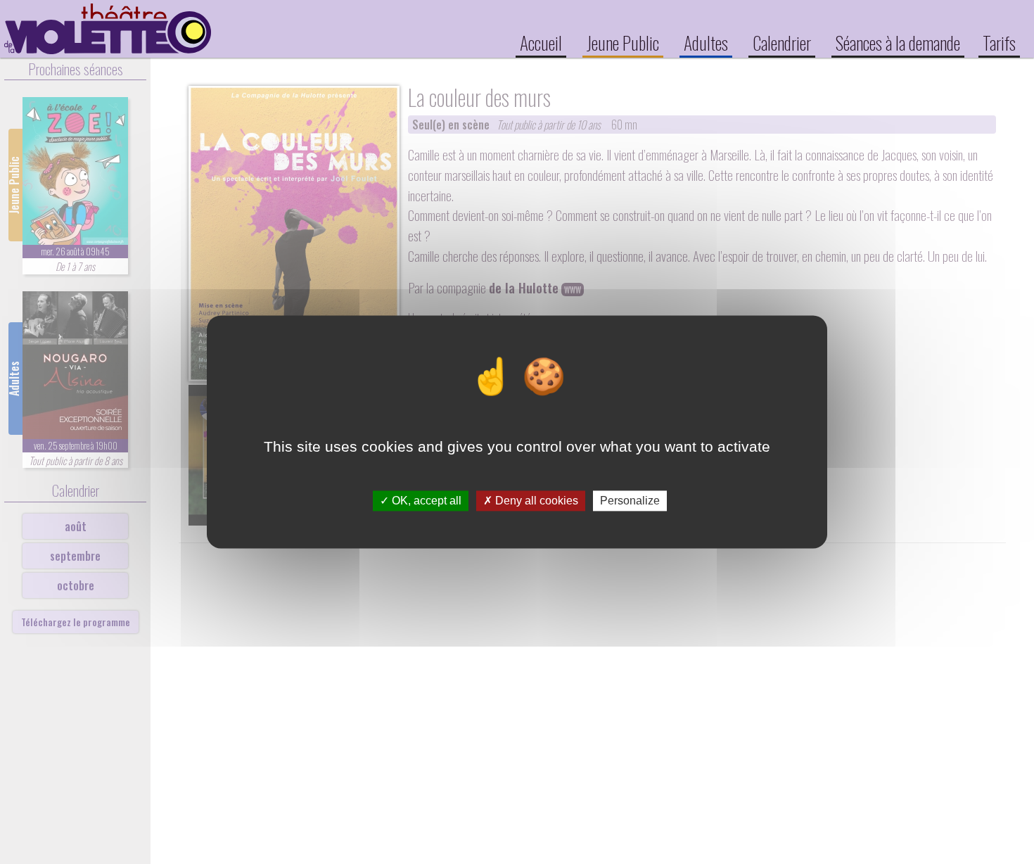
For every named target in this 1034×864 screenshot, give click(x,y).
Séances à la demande (898, 42)
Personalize (630, 501)
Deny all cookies (535, 501)
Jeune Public (623, 42)
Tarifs (999, 42)
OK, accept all (425, 501)
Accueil (541, 42)
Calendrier (782, 42)
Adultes (706, 42)
